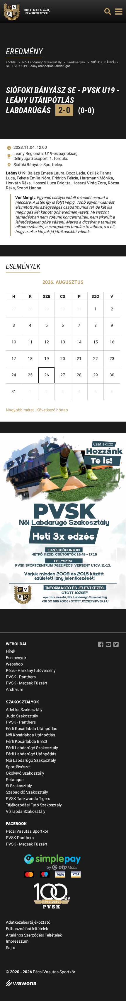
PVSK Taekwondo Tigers (28, 798)
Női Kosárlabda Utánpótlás (30, 735)
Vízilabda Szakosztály (25, 811)
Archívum (14, 689)
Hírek (10, 651)
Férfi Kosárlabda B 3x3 (26, 741)
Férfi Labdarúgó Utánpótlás (31, 754)
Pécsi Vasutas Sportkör (27, 831)
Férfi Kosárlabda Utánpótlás (31, 728)
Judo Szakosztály (22, 716)
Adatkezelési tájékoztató (28, 922)
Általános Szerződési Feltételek (34, 935)
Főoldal (11, 62)
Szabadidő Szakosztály (27, 792)
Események (16, 657)
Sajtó (10, 947)
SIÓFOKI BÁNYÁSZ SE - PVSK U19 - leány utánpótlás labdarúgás (62, 64)
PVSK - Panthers (21, 677)
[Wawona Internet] (63, 984)
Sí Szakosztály (19, 785)
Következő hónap (52, 410)
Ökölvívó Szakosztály (25, 773)
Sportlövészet (18, 766)
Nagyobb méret (20, 410)
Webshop (14, 664)
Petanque (14, 779)
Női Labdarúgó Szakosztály (42, 62)
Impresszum (17, 941)
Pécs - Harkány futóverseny (31, 670)
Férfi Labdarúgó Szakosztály (32, 747)
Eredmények (76, 62)
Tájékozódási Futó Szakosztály (34, 805)
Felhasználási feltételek (27, 928)
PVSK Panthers (20, 837)
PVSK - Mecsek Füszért (26, 683)
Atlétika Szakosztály (24, 709)
